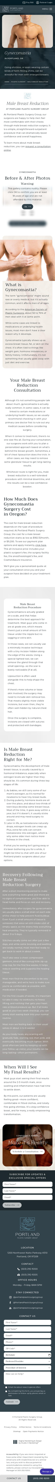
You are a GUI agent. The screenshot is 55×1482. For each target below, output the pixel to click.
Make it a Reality (27, 1140)
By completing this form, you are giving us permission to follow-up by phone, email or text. (27, 1393)
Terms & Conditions (42, 1427)
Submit (10, 1402)
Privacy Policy (10, 1427)
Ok (25, 206)
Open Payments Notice (33, 1431)
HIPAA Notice (25, 1427)
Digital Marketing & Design (30, 1442)
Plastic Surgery (18, 82)
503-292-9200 (24, 1470)
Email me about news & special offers (24, 1387)
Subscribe (10, 1205)
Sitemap (17, 1431)
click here (40, 545)
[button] (51, 9)
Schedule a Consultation (25, 1151)
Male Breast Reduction (38, 82)
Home (7, 82)
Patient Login (46, 2)
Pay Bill (29, 2)
